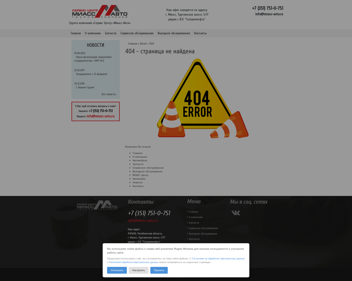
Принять (159, 270)
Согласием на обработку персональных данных (218, 258)
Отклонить (117, 270)
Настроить (138, 270)
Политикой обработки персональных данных (133, 262)
